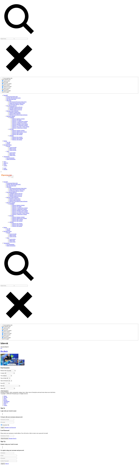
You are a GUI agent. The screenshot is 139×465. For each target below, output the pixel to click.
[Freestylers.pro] (8, 179)
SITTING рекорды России (15, 108)
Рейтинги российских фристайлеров (18, 114)
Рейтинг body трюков (17, 138)
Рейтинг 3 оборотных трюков (19, 128)
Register (5, 169)
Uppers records (12, 150)
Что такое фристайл (11, 99)
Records (8, 146)
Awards (8, 143)
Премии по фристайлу (14, 112)
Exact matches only (7, 78)
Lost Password (12, 427)
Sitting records (12, 148)
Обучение (8, 100)
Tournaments (6, 156)
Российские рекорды (11, 105)
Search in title (6, 81)
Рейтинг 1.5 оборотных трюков (20, 121)
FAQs (4, 164)
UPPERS (11, 135)
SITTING (11, 129)
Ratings (5, 141)
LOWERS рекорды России (15, 107)
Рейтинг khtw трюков (17, 133)
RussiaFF (5, 95)
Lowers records (12, 147)
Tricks (7, 151)
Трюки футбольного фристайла (17, 103)
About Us (5, 163)
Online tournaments (10, 159)
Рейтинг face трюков (17, 137)
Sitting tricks (12, 154)
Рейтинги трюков (10, 116)
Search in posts (6, 88)
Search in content (7, 83)
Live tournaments (10, 158)
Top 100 (8, 142)
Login (4, 168)
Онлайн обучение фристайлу (13, 98)
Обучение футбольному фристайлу (18, 101)
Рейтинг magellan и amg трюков (20, 124)
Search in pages (7, 90)
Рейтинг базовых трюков (18, 118)
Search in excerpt (7, 86)
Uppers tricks (12, 155)
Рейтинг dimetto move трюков (19, 131)
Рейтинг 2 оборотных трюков (19, 122)
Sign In (14, 438)
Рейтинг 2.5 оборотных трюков (20, 125)
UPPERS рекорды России (15, 109)
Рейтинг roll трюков (17, 139)
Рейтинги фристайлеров (12, 111)
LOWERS (11, 117)
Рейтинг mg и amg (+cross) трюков (20, 126)
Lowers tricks (12, 152)
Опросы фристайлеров (14, 113)
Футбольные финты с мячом (16, 104)
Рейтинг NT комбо (16, 120)
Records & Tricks (7, 144)
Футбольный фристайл (12, 96)
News (4, 161)
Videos (5, 396)
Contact (5, 165)
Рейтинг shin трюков (17, 134)
